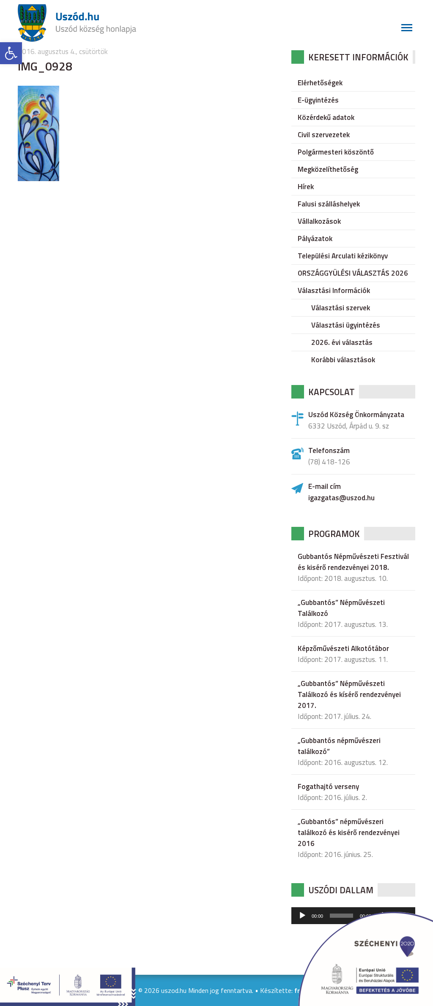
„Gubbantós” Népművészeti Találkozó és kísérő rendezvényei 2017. (349, 694)
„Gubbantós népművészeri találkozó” (339, 746)
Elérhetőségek (320, 82)
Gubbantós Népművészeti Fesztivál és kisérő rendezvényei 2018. (353, 562)
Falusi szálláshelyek (329, 203)
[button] (11, 53)
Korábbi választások (343, 359)
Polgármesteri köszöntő (336, 151)
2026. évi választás (342, 342)
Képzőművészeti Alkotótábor (343, 648)
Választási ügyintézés (345, 325)
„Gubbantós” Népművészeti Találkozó (341, 608)
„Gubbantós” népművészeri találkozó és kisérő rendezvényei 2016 (349, 832)
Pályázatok (315, 238)
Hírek (306, 186)
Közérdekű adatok (326, 117)
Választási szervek (340, 307)
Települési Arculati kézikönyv (343, 255)
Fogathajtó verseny (328, 786)
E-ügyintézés (318, 100)
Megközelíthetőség (328, 169)
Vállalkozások (319, 221)
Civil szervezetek (324, 134)
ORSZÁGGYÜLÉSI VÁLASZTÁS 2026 (353, 273)
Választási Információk (334, 290)
